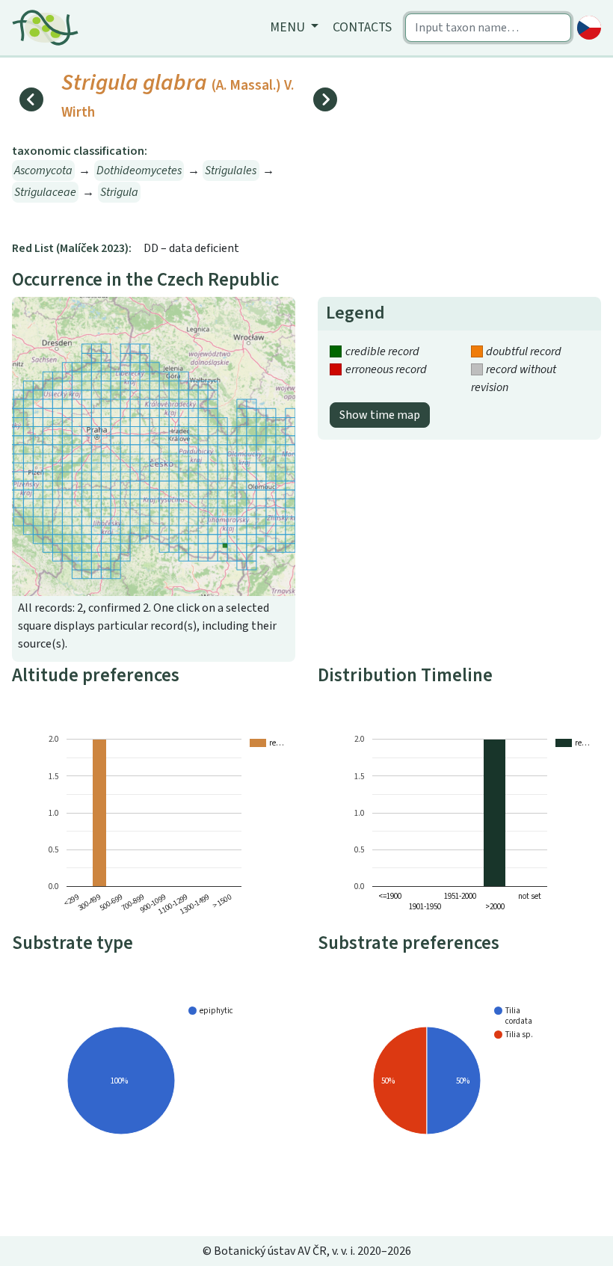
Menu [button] (289, 27)
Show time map (379, 415)
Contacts (362, 27)
